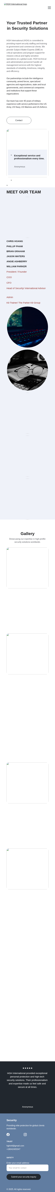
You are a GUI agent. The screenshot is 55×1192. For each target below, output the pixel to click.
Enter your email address (18, 1163)
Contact (18, 120)
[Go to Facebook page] (8, 1134)
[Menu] (49, 8)
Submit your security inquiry (23, 1177)
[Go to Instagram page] (25, 1134)
